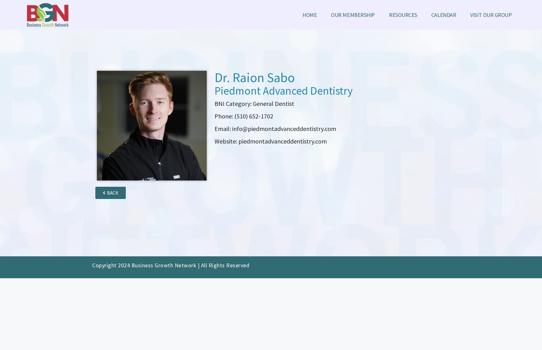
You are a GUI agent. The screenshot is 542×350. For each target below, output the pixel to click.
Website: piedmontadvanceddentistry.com (271, 141)
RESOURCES (403, 14)
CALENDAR (443, 14)
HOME (309, 14)
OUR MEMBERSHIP (353, 14)
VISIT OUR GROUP (491, 14)
